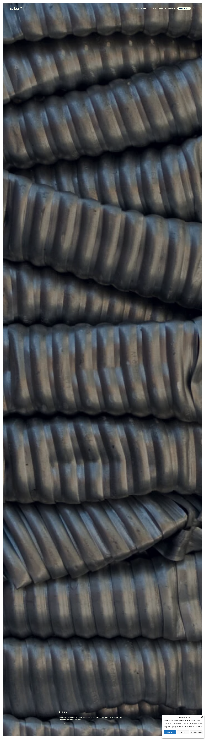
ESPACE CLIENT (196, 5)
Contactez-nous (184, 8)
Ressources (171, 8)
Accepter (169, 732)
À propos (154, 8)
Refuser (183, 732)
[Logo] (16, 8)
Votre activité (145, 8)
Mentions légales (183, 736)
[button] (202, 717)
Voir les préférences (196, 732)
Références (162, 8)
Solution (136, 8)
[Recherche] (194, 8)
